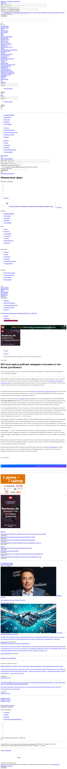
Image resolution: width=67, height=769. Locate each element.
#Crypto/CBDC (5, 26)
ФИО (3, 4)
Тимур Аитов (4, 603)
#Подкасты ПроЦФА (6, 54)
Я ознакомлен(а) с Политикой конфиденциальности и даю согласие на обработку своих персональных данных (33, 12)
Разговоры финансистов (10, 132)
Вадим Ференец (5, 642)
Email (3, 6)
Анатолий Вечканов (6, 653)
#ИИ (2, 35)
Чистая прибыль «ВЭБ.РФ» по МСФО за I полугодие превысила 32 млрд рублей (23, 534)
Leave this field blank (6, 14)
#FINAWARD (4, 30)
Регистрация (4, 155)
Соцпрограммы (8, 152)
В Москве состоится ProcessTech (10, 551)
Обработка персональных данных (11, 11)
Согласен (3, 767)
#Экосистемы (4, 79)
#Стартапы (4, 57)
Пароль (3, 85)
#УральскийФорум (6, 66)
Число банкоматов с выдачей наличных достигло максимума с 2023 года (21, 543)
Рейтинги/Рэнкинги (9, 130)
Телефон (3, 7)
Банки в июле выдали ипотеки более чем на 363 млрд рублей (18, 537)
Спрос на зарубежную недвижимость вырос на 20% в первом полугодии (21, 557)
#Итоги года (4, 41)
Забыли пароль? (8, 88)
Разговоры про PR (9, 134)
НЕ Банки (15, 206)
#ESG (2, 29)
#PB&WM (3, 76)
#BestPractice (4, 295)
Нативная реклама (9, 275)
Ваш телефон (5, 163)
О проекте (7, 712)
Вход (2, 95)
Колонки (6, 137)
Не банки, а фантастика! (22, 643)
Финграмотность (37, 206)
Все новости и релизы (7, 563)
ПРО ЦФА (7, 119)
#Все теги (3, 296)
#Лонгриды (4, 45)
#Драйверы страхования (7, 73)
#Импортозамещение (6, 36)
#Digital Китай (5, 28)
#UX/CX (3, 77)
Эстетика (50, 206)
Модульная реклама (9, 273)
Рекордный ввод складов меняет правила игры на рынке (16, 548)
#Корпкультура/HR (6, 44)
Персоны (6, 128)
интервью (21, 398)
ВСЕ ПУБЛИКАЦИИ (7, 564)
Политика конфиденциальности (13, 719)
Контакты (6, 717)
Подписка (3, 2)
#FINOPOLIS (4, 67)
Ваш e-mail (4, 162)
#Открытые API (5, 51)
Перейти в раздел (5, 677)
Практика (6, 147)
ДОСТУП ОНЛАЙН (6, 158)
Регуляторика (22, 206)
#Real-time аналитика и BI (8, 64)
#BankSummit (4, 63)
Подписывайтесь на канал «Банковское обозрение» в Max (19, 466)
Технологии (29, 206)
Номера (6, 316)
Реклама (6, 714)
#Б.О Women (4, 32)
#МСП (2, 48)
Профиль (3, 82)
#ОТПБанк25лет (5, 69)
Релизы (6, 143)
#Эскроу (3, 61)
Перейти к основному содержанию (10, 1)
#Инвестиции (4, 38)
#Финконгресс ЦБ (6, 74)
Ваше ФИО (4, 160)
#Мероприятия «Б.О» (7, 47)
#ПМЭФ (3, 52)
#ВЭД (2, 33)
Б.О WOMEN (7, 124)
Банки (11, 206)
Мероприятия (8, 279)
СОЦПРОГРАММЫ (6, 682)
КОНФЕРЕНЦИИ (9, 115)
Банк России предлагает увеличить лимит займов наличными (18, 540)
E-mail (3, 84)
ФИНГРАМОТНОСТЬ (7, 666)
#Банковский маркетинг (7, 72)
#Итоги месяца (5, 42)
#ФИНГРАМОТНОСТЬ (7, 58)
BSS (7, 430)
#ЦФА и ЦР (4, 60)
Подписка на (5, 9)
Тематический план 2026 (11, 320)
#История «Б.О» (5, 39)
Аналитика (7, 145)
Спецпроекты (8, 277)
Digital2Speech (53, 447)
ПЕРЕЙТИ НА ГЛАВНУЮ (8, 658)
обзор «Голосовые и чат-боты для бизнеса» (45, 391)
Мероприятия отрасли (10, 149)
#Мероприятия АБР (6, 70)
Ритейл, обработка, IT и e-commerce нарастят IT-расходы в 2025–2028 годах (22, 554)
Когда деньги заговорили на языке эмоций (51, 666)
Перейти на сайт (5, 698)
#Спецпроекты (5, 55)
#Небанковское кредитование (9, 50)
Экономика (45, 206)
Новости (6, 140)
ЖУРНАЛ (7, 122)
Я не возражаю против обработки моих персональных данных (20, 167)
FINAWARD (7, 117)
